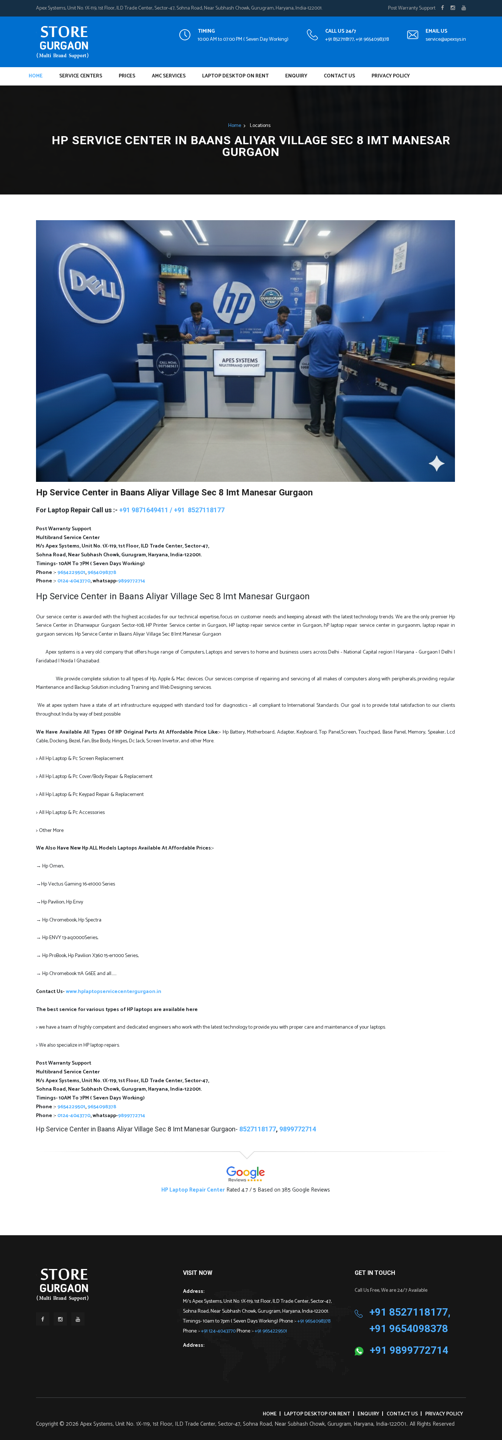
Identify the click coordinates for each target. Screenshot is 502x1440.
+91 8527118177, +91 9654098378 (357, 39)
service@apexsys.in (446, 39)
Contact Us (339, 76)
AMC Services (169, 76)
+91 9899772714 (409, 1350)
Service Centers (80, 76)
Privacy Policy (391, 76)
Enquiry (296, 76)
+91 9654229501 (271, 1331)
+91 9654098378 (313, 1321)
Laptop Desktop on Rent (235, 76)
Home (36, 76)
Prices (127, 76)
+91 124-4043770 (219, 1331)
